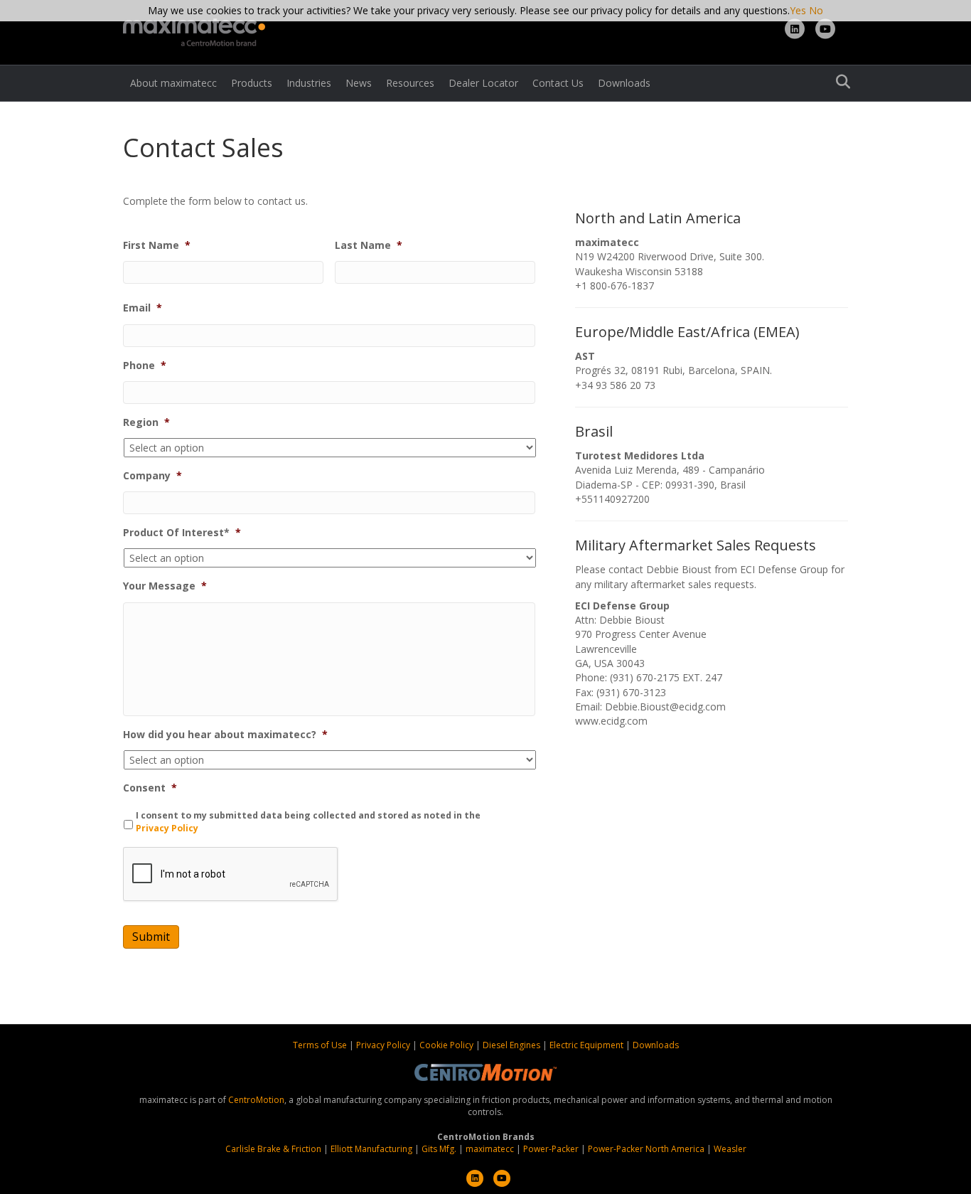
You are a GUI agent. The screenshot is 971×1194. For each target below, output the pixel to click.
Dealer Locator (483, 83)
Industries (308, 83)
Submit (151, 936)
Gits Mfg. (439, 1149)
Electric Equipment (586, 1045)
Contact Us (558, 83)
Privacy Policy (167, 828)
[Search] (839, 82)
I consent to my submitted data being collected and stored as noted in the (308, 821)
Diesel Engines (511, 1045)
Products (251, 83)
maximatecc (490, 1149)
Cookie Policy (447, 1045)
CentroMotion (256, 1100)
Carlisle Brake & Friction (273, 1149)
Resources (410, 83)
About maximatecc (173, 83)
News (358, 83)
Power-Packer (551, 1149)
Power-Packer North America (646, 1149)
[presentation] (231, 874)
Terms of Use (321, 1045)
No (816, 10)
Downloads (624, 83)
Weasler (730, 1149)
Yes (798, 10)
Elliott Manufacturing (371, 1149)
